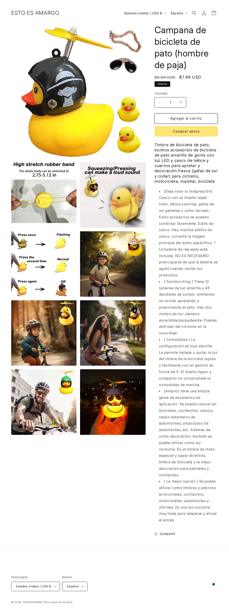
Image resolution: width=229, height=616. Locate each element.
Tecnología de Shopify (58, 602)
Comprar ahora (186, 131)
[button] (194, 13)
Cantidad (161, 93)
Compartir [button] (167, 534)
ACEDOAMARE (32, 602)
